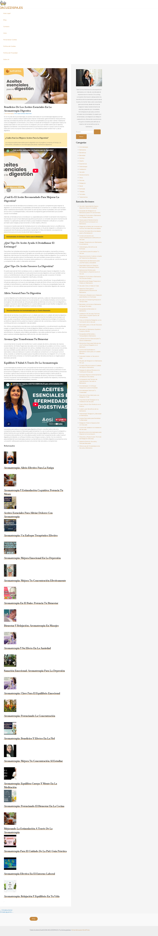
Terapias (81, 191)
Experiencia (83, 164)
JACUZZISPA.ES (11, 7)
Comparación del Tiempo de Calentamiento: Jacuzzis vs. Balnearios (88, 381)
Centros (81, 158)
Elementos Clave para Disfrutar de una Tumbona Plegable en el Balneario (90, 345)
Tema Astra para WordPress (80, 930)
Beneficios (82, 152)
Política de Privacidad (10, 53)
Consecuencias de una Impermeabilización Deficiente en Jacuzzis (90, 237)
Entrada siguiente (6, 912)
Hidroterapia (83, 166)
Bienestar (82, 155)
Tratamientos (83, 197)
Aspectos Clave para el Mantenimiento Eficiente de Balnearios (88, 290)
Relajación (82, 183)
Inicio (5, 33)
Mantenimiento (84, 175)
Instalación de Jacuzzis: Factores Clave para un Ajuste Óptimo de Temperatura (89, 315)
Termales (82, 194)
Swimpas (82, 189)
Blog (4, 20)
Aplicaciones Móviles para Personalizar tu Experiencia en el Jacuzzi (89, 272)
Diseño (81, 161)
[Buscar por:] (88, 132)
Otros (81, 177)
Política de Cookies (9, 46)
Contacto (6, 26)
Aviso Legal (7, 13)
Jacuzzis (81, 172)
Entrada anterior (6, 910)
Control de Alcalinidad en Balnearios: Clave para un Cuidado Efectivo (90, 351)
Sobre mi (6, 59)
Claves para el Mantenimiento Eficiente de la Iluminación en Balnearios (88, 221)
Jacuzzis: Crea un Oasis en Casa (89, 286)
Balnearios (82, 150)
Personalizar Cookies (10, 40)
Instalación (82, 169)
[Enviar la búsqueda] (97, 131)
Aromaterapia (9, 113)
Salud (81, 186)
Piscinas (81, 180)
